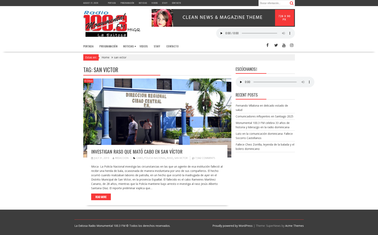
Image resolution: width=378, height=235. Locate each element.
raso (170, 158)
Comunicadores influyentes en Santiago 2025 (264, 116)
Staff (165, 2)
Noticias (143, 2)
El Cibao (88, 80)
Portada (112, 2)
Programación (127, 2)
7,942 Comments (205, 158)
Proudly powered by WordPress (232, 226)
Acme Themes (294, 226)
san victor (181, 158)
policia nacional (155, 158)
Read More (101, 197)
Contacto (176, 2)
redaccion (122, 158)
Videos (155, 2)
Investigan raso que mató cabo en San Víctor (137, 151)
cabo (139, 158)
